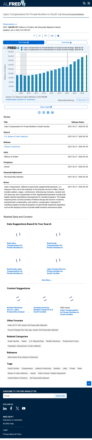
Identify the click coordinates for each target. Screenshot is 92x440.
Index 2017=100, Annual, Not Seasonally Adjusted (27, 325)
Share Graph (45, 107)
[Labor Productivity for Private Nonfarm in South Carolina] (58, 260)
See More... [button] (47, 280)
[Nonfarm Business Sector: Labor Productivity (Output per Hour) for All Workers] (18, 299)
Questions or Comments (12, 420)
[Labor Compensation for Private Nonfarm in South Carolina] (71, 299)
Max (52, 36)
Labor (65, 368)
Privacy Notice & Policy (12, 434)
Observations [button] (9, 24)
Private (72, 368)
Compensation (27, 368)
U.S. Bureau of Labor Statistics (16, 136)
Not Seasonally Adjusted (39, 378)
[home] (14, 3)
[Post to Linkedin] (52, 112)
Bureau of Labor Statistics (18, 373)
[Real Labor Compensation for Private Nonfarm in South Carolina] (18, 234)
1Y (34, 36)
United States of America (17, 378)
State (80, 368)
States (24, 341)
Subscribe (60, 396)
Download (66, 42)
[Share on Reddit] (48, 112)
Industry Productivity (12, 147)
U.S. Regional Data (36, 341)
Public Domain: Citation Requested (51, 373)
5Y (40, 36)
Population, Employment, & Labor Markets (24, 346)
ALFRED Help (8, 424)
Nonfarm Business (53, 341)
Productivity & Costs (71, 341)
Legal (5, 430)
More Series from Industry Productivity (23, 357)
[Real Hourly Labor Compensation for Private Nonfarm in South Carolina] (18, 260)
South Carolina (13, 341)
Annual (33, 373)
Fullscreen (81, 100)
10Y (45, 36)
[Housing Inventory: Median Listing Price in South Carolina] (45, 299)
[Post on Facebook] (43, 112)
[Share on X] (39, 112)
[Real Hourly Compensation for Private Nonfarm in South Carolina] (58, 234)
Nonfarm (57, 368)
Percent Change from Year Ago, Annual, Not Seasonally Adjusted (33, 330)
